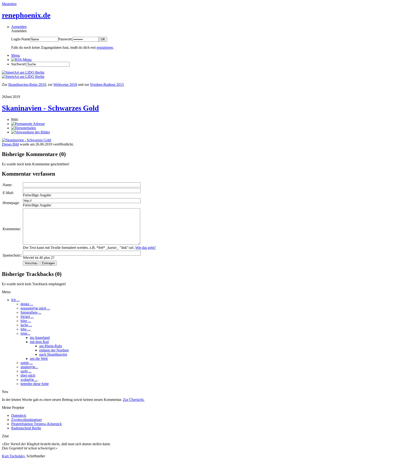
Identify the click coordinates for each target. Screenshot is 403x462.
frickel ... (27, 317)
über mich (28, 375)
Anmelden (19, 27)
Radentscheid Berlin (26, 428)
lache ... (26, 325)
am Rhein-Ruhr (50, 346)
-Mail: (8, 193)
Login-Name (20, 39)
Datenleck (18, 415)
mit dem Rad (39, 342)
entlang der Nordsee (54, 350)
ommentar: (12, 229)
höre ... (26, 321)
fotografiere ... (31, 312)
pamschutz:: (12, 255)
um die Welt (39, 359)
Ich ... (15, 300)
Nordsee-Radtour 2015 (107, 85)
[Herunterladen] (23, 128)
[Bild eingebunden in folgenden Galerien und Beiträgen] (30, 132)
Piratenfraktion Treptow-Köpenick (36, 424)
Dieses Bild (10, 144)
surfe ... (26, 371)
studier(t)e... (29, 367)
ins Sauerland (40, 338)
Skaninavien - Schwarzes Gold (50, 108)
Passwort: (65, 39)
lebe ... (25, 329)
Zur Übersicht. (133, 400)
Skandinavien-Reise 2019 (27, 85)
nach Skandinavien (53, 354)
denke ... (27, 304)
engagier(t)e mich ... (35, 308)
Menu (15, 55)
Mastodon (9, 4)
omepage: (11, 203)
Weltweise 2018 (65, 85)
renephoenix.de (26, 15)
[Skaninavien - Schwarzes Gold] (26, 140)
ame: (7, 185)
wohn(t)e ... (29, 380)
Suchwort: (18, 64)
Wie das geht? (145, 248)
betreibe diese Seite (35, 384)
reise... (25, 333)
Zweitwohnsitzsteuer (26, 420)
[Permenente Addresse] (28, 124)
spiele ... (27, 363)
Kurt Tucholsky (13, 456)
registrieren (105, 47)
